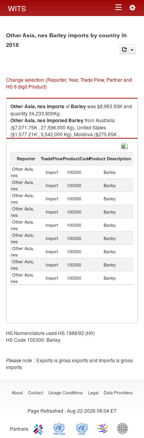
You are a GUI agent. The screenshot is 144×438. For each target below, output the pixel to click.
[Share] (128, 49)
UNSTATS (82, 428)
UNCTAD (61, 428)
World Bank (124, 428)
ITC (40, 428)
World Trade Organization (103, 428)
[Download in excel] (124, 144)
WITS (17, 8)
